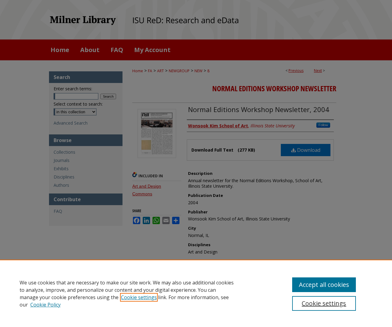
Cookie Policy (45, 304)
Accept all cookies (324, 284)
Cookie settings (139, 297)
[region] (196, 293)
